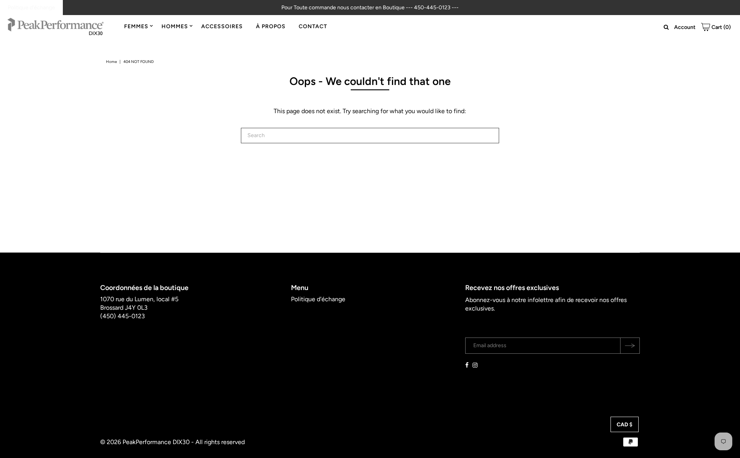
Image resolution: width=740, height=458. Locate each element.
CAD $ (624, 424)
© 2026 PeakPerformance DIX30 (145, 442)
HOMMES (174, 26)
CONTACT (313, 26)
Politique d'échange (31, 7)
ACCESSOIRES (222, 26)
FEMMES (136, 26)
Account (685, 27)
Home (111, 61)
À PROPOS (271, 26)
